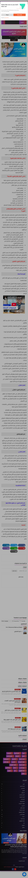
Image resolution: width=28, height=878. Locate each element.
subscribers (7, 17)
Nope (7, 14)
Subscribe (19, 14)
